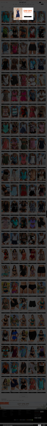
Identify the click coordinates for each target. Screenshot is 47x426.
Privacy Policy (11, 425)
